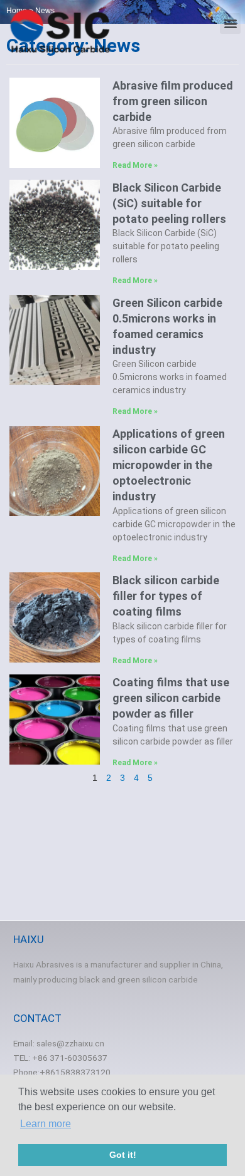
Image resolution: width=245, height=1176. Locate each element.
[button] (230, 23)
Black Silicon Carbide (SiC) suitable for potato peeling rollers (169, 203)
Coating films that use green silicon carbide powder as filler (170, 698)
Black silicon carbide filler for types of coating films (165, 596)
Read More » (135, 165)
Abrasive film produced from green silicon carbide (172, 101)
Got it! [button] (122, 1155)
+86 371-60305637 (69, 1058)
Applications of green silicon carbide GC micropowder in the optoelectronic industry (168, 465)
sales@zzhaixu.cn (70, 1043)
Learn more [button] (45, 1123)
